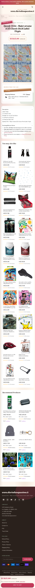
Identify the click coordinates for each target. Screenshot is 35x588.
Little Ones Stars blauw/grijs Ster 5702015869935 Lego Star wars (25, 186)
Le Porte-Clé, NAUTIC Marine (25, 439)
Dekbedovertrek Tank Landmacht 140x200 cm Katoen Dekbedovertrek (8, 331)
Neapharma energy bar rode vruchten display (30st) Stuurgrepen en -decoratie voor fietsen (25, 210)
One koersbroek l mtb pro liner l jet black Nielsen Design (25, 162)
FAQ (3, 528)
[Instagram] (7, 499)
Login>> (8, 421)
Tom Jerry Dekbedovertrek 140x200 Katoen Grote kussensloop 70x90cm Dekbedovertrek (9, 379)
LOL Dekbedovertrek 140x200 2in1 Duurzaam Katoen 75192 (24, 307)
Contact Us (5, 525)
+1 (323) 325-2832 (7, 511)
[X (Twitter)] (19, 499)
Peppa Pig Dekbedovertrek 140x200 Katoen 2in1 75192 (25, 234)
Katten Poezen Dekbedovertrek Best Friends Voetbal (23, 355)
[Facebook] (3, 499)
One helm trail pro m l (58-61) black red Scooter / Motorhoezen (9, 355)
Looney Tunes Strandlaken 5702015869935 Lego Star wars (9, 307)
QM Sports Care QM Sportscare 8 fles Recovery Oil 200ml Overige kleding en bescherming (9, 162)
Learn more (22, 581)
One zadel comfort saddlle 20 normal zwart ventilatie (25, 282)
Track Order (5, 531)
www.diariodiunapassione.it (22, 10)
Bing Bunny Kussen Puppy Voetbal (9, 186)
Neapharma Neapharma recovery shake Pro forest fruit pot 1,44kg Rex (9, 258)
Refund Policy (5, 539)
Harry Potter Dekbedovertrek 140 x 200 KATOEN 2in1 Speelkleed (9, 234)
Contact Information (7, 550)
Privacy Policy (5, 542)
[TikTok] (15, 499)
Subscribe (27, 559)
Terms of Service (6, 544)
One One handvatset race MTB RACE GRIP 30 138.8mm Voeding (9, 210)
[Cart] (32, 7)
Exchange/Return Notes (8, 125)
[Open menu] (3, 7)
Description (5, 109)
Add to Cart (17, 585)
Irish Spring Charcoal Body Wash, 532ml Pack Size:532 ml (9, 411)
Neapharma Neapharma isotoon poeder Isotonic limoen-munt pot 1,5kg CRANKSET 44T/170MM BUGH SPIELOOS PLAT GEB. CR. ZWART (25, 258)
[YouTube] (11, 499)
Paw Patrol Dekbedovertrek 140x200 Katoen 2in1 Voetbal (9, 282)
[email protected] (8, 132)
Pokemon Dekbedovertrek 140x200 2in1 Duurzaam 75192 (24, 331)
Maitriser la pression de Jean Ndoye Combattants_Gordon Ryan (25, 469)
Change (28, 94)
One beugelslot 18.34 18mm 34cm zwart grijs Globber (24, 379)
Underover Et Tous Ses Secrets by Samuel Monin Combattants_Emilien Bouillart (9, 469)
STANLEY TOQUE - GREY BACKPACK (8, 440)
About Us (4, 523)
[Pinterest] (23, 499)
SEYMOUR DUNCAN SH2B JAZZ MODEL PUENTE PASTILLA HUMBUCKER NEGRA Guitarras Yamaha (25, 411)
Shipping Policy (6, 547)
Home (2, 16)
